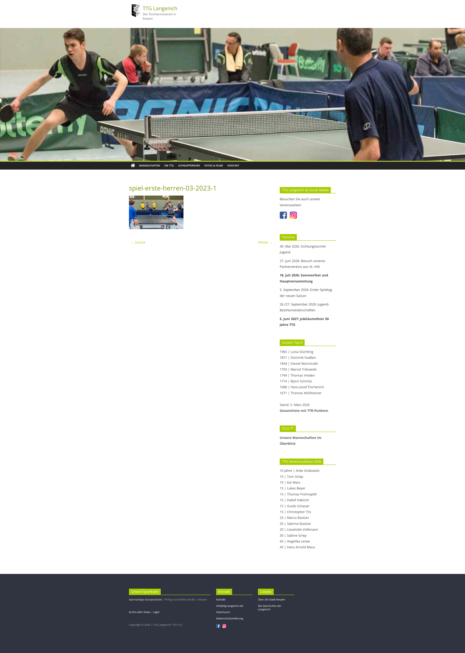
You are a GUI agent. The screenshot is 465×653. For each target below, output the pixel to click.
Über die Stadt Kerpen (271, 599)
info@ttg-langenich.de (229, 606)
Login (156, 612)
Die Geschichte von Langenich (269, 607)
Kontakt (233, 165)
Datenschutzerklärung (229, 618)
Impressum (223, 612)
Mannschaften (149, 165)
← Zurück (138, 242)
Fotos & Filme (213, 165)
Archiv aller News (139, 612)
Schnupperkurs (189, 165)
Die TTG (169, 165)
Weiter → (265, 242)
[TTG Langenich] (133, 165)
